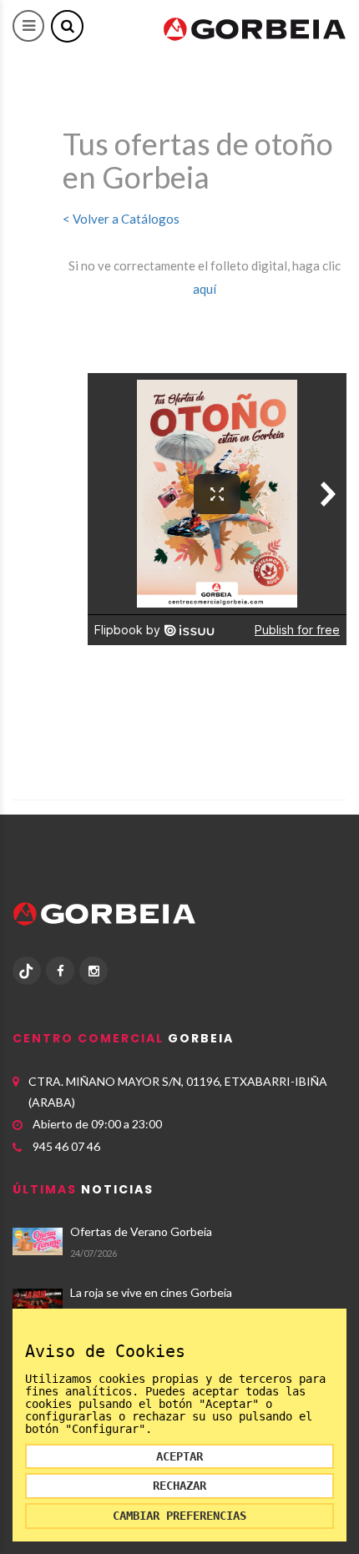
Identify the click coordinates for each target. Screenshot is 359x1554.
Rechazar (179, 1485)
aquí (204, 288)
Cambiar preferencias (179, 1515)
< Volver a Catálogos (121, 218)
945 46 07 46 (66, 1146)
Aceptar (179, 1456)
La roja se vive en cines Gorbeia (151, 1292)
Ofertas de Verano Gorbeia (141, 1231)
